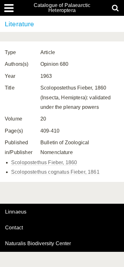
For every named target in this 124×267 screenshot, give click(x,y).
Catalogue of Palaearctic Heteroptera (62, 8)
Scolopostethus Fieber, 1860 (44, 162)
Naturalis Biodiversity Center (38, 243)
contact (14, 227)
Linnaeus (15, 211)
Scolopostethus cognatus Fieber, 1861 (55, 172)
